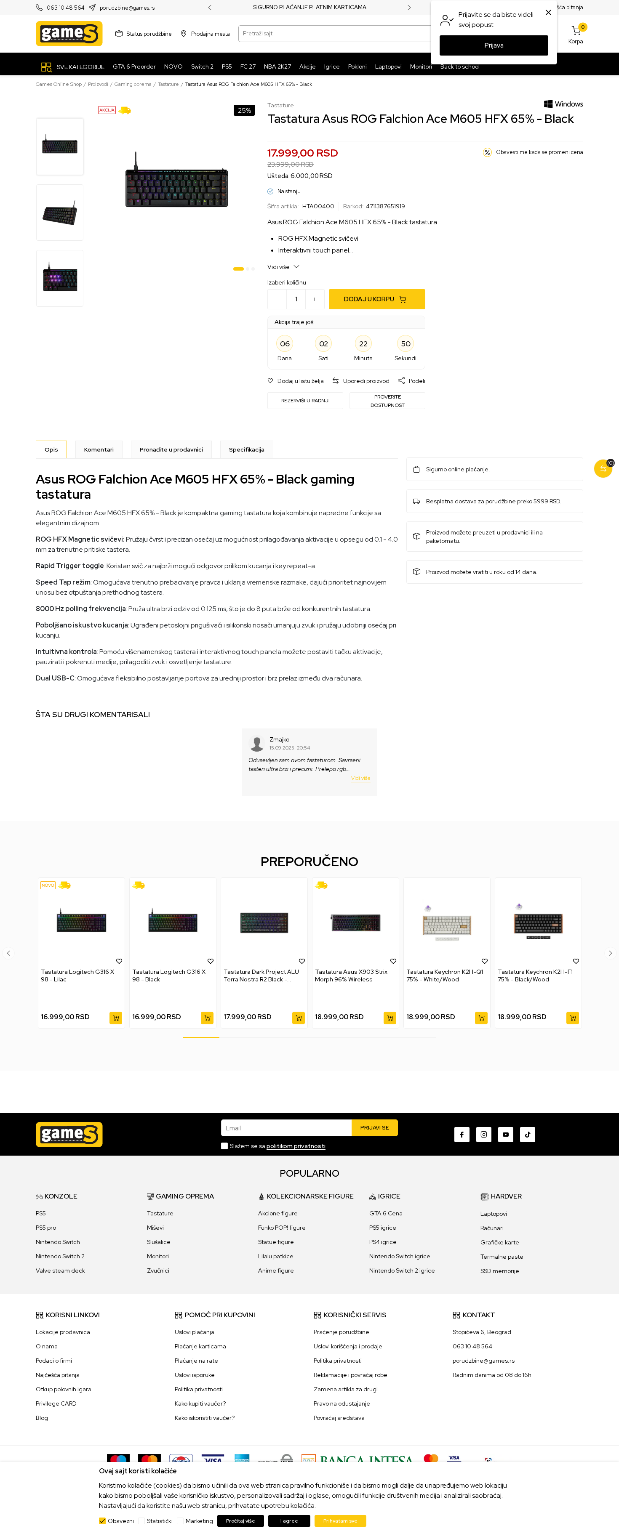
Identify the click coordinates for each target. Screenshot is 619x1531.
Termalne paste (501, 1256)
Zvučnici (158, 1270)
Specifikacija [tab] (246, 449)
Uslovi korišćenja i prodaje (348, 1346)
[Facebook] (462, 1134)
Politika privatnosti (199, 1389)
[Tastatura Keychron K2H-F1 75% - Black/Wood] (538, 922)
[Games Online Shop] (69, 33)
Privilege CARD (56, 1403)
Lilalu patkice (275, 1256)
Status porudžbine (149, 33)
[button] (295, 381)
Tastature (168, 84)
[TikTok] (527, 1134)
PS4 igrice (383, 1242)
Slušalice (159, 1242)
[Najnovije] (48, 885)
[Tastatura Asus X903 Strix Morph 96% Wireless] (356, 922)
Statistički (160, 1521)
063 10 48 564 (66, 7)
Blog (42, 1418)
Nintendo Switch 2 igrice (402, 1270)
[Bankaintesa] (358, 1461)
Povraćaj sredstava (339, 1418)
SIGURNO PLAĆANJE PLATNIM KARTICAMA (309, 7)
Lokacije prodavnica (63, 1332)
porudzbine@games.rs (127, 7)
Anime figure (276, 1270)
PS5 (41, 1213)
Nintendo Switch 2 (60, 1256)
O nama (47, 1346)
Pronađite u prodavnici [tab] (171, 449)
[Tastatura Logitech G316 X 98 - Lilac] (81, 922)
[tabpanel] (176, 188)
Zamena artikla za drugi (346, 1389)
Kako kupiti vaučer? (200, 1403)
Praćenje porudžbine (341, 1332)
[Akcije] (107, 109)
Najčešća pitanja (562, 7)
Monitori (158, 1256)
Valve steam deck (60, 1270)
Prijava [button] (494, 45)
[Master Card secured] (431, 1461)
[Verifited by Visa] (454, 1461)
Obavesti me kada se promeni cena (539, 152)
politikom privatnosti (296, 1146)
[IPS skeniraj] (491, 1461)
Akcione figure (278, 1213)
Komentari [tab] (99, 449)
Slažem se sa (278, 1146)
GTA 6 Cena (386, 1213)
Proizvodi (98, 84)
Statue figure (276, 1242)
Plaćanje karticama (200, 1346)
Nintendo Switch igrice (399, 1256)
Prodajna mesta (210, 33)
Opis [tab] (51, 449)
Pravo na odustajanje (342, 1403)
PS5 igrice (382, 1227)
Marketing (199, 1521)
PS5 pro (46, 1227)
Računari (492, 1228)
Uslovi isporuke (195, 1375)
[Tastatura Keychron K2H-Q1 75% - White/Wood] (447, 922)
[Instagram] (483, 1134)
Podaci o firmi (54, 1360)
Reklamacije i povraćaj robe (350, 1375)
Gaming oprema (133, 84)
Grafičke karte (499, 1242)
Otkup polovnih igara (63, 1389)
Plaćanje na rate (196, 1360)
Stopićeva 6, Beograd (482, 1332)
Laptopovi (493, 1213)
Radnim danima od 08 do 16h (492, 1375)
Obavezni (121, 1521)
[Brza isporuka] (127, 110)
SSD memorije (499, 1271)
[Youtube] (505, 1134)
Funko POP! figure (282, 1227)
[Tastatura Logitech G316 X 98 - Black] (173, 922)
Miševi (155, 1227)
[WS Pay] (275, 1461)
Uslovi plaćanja (194, 1332)
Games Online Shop (59, 84)
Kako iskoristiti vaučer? (205, 1418)
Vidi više (279, 267)
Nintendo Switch (58, 1242)
